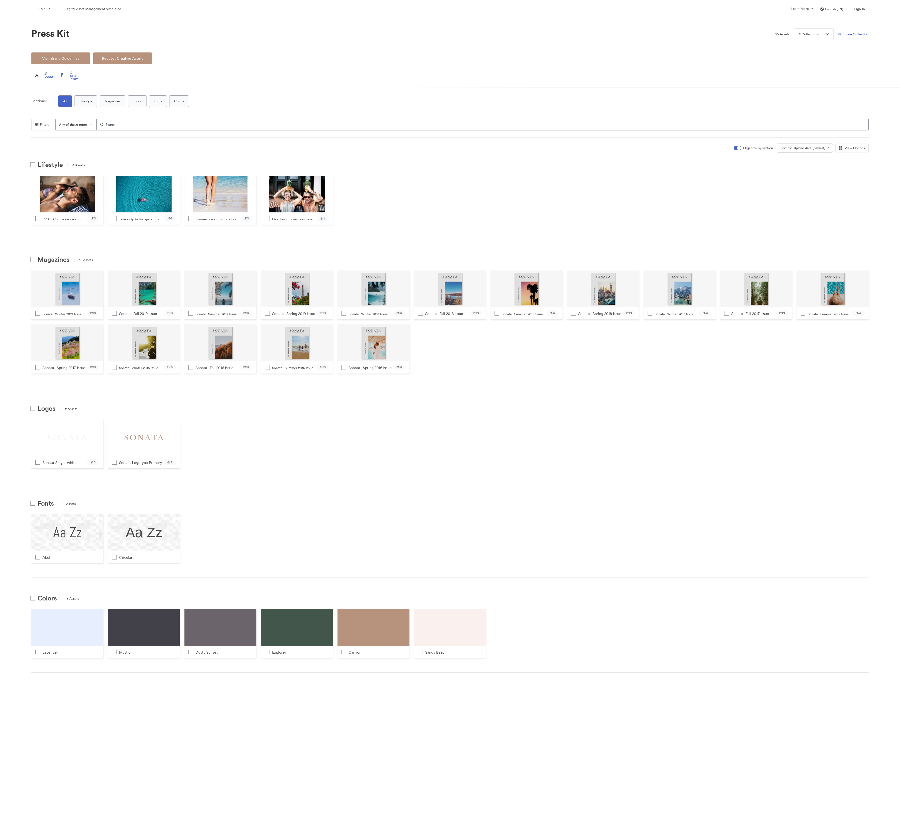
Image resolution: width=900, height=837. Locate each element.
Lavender (50, 652)
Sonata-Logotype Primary (140, 462)
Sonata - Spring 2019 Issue (293, 313)
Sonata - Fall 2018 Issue (444, 313)
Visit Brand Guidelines (60, 58)
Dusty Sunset (206, 652)
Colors (179, 101)
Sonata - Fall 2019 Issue (138, 313)
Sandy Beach (435, 652)
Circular (125, 557)
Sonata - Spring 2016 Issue (370, 367)
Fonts (158, 101)
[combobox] (76, 124)
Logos (137, 101)
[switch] (753, 148)
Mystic (124, 652)
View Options (855, 148)
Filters (44, 124)
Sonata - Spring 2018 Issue (599, 313)
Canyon (355, 652)
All (65, 101)
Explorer (279, 652)
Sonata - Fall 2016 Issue (214, 367)
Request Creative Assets (122, 58)
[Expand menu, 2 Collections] (824, 34)
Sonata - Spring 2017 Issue (63, 367)
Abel (46, 557)
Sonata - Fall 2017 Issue (750, 313)
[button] (834, 9)
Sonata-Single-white (59, 462)
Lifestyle (85, 101)
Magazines (112, 101)
